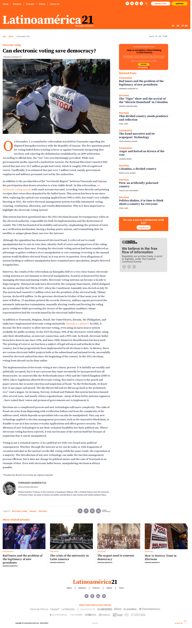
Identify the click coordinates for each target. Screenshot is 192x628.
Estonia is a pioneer (77, 323)
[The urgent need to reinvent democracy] (118, 536)
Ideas (11, 36)
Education (54, 552)
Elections (124, 95)
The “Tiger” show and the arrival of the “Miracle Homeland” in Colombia (143, 100)
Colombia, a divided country (138, 169)
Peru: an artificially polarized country (138, 184)
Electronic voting (12, 45)
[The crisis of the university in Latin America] (71, 536)
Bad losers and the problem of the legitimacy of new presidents (141, 82)
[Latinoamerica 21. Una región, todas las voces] (95, 581)
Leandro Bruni (125, 159)
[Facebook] (127, 3)
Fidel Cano (123, 124)
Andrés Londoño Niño (128, 106)
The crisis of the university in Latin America (69, 557)
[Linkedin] (136, 3)
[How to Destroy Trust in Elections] (166, 536)
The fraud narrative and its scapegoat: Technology (137, 135)
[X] (141, 3)
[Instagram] (132, 3)
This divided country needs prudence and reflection (143, 117)
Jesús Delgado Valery (128, 141)
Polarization (125, 78)
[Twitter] (80, 510)
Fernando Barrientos (12, 57)
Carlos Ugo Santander (128, 191)
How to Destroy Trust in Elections (160, 557)
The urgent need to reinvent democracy (115, 557)
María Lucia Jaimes (127, 173)
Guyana (33, 511)
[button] (146, 4)
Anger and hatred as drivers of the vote (141, 153)
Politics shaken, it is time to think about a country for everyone (141, 202)
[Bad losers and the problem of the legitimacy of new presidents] (24, 536)
